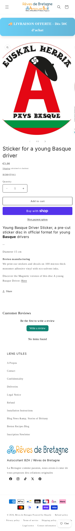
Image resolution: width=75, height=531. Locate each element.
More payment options (37, 219)
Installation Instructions (20, 410)
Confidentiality (15, 378)
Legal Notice (14, 394)
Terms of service (30, 520)
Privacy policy (13, 520)
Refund (11, 402)
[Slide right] (45, 141)
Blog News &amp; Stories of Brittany (27, 418)
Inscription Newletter (18, 434)
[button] (7, 7)
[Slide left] (30, 141)
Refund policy (61, 515)
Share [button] (9, 291)
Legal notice (28, 526)
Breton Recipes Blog (18, 426)
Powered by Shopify (42, 515)
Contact (11, 371)
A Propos (12, 363)
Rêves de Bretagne (23, 515)
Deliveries (12, 386)
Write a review (37, 328)
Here (24, 280)
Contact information (46, 526)
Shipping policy (49, 520)
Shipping (6, 168)
